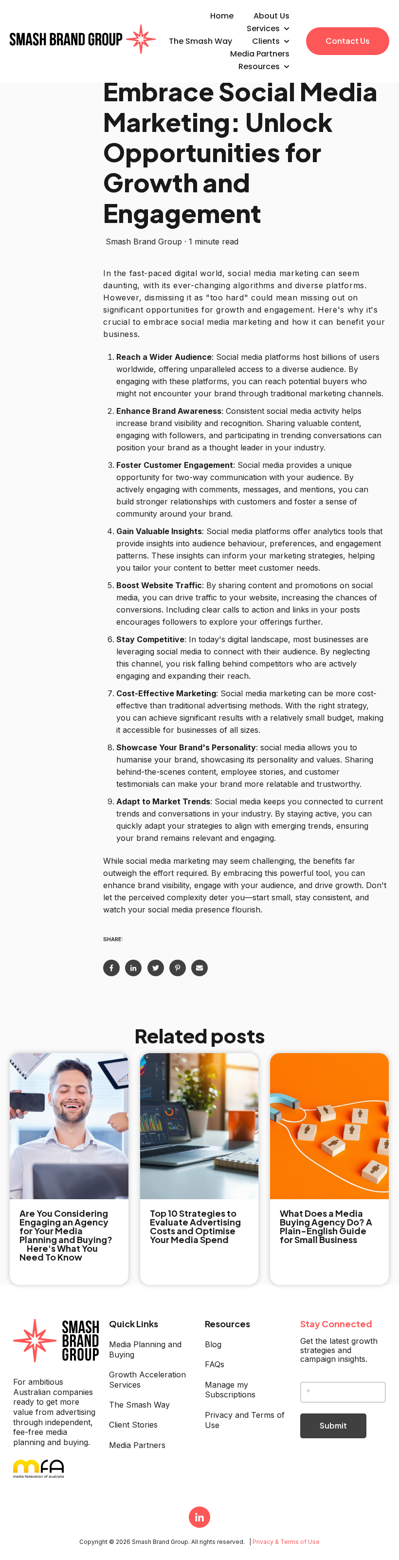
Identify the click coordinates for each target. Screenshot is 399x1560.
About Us (272, 15)
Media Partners (260, 53)
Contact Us (348, 41)
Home (222, 15)
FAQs (214, 1364)
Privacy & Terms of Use (286, 1541)
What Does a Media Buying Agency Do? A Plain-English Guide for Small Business (326, 1226)
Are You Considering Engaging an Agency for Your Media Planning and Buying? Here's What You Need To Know (68, 1235)
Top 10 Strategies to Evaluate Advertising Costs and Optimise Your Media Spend (195, 1226)
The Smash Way (200, 41)
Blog (213, 1344)
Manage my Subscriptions (230, 1390)
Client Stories (133, 1425)
